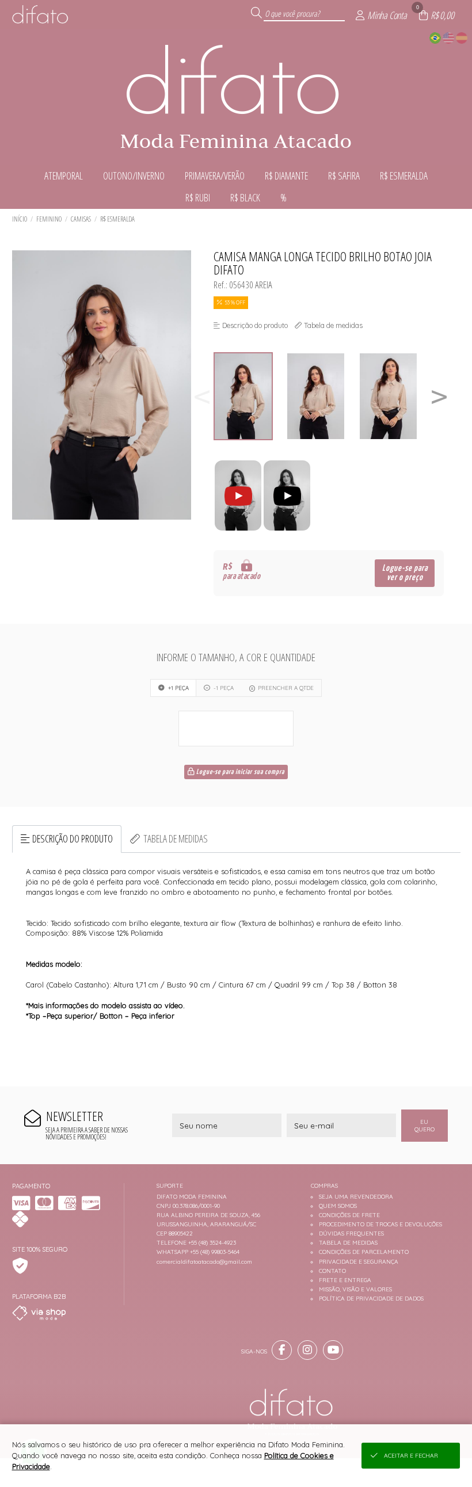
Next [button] (439, 396)
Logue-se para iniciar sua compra (239, 772)
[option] (250, 396)
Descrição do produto (72, 838)
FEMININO (49, 219)
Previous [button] (202, 396)
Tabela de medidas (175, 838)
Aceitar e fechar (411, 1455)
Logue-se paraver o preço (405, 573)
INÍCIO (19, 219)
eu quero (424, 1125)
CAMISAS (81, 219)
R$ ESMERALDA (117, 219)
